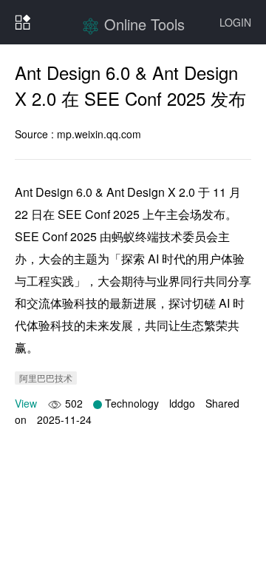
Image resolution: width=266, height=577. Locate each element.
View (26, 403)
